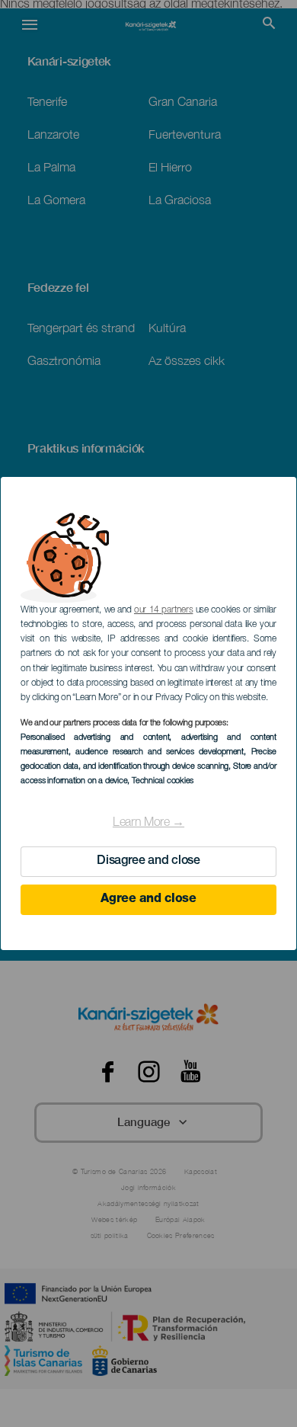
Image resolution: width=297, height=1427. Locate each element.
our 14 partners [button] (163, 610)
